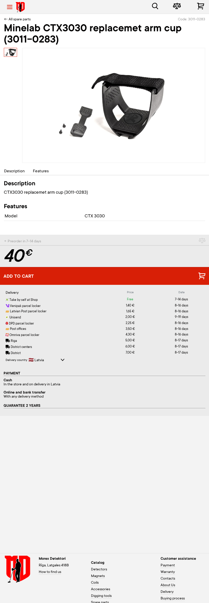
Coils (95, 583)
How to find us (50, 572)
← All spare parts (17, 20)
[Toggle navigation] (10, 7)
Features (41, 171)
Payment (168, 566)
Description (14, 171)
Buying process (173, 599)
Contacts (168, 579)
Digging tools (101, 596)
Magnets (98, 576)
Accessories (100, 589)
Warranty (168, 572)
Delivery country (16, 360)
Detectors (99, 570)
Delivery (167, 592)
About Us (168, 585)
